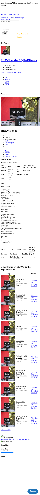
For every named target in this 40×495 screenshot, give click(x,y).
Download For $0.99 (34, 285)
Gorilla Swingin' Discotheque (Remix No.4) (21, 372)
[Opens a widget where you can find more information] (32, 491)
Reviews (7, 152)
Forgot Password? (22, 34)
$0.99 (6, 141)
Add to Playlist (9, 142)
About (3, 439)
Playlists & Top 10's (11, 156)
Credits (7, 154)
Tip (15, 72)
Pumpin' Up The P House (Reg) (21, 311)
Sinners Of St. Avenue (20, 280)
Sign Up (19, 37)
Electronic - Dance (21, 421)
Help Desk (8, 439)
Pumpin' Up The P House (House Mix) (21, 418)
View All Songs (5, 430)
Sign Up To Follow (7, 72)
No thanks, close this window (10, 14)
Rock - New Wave (21, 283)
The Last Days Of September (21, 357)
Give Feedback (25, 439)
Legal (14, 439)
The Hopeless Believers (20, 341)
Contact (18, 439)
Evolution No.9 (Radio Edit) (20, 296)
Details (7, 151)
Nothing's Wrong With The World (21, 387)
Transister (19, 326)
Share (19, 72)
